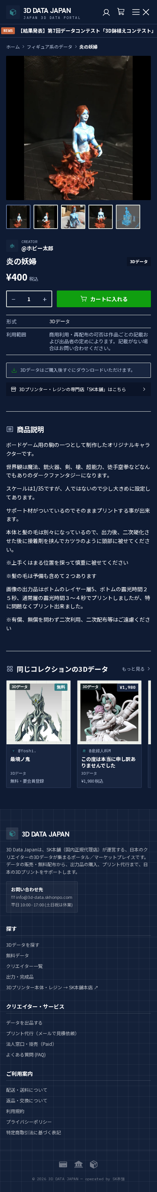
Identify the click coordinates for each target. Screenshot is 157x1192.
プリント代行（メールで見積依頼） (42, 1033)
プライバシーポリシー (29, 1121)
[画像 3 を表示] (73, 217)
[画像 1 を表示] (18, 217)
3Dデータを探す (22, 944)
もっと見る (133, 669)
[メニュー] (141, 12)
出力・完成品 (20, 976)
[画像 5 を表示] (128, 217)
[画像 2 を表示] (46, 217)
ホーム (13, 47)
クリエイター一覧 (24, 966)
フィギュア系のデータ (49, 47)
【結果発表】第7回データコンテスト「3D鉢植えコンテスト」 (79, 30)
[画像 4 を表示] (100, 217)
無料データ (17, 955)
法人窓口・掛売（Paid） (31, 1043)
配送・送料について (26, 1089)
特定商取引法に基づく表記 (33, 1132)
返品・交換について (26, 1100)
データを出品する (24, 1022)
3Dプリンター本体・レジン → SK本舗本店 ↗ (52, 987)
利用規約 (15, 1111)
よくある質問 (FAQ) (26, 1054)
